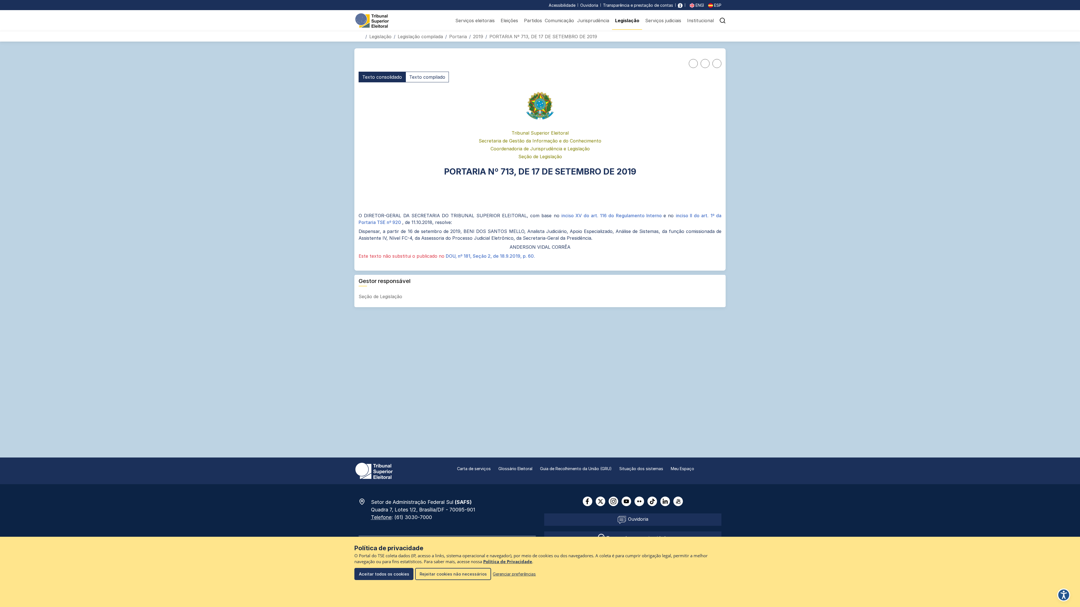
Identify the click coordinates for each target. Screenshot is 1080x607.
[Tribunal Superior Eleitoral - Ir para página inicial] (372, 20)
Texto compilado (427, 77)
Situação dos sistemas (641, 468)
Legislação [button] (627, 20)
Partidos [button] (533, 20)
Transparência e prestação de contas (638, 5)
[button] (722, 20)
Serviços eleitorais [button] (475, 20)
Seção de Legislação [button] (381, 296)
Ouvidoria (589, 5)
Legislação (380, 36)
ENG (698, 5)
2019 (478, 36)
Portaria (458, 36)
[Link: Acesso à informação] (680, 5)
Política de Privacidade (507, 561)
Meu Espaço (682, 468)
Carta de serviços (474, 468)
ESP (717, 5)
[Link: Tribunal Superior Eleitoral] (374, 470)
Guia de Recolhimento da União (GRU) (576, 468)
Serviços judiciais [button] (663, 20)
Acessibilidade (562, 5)
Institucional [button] (700, 20)
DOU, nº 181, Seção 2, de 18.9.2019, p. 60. (490, 256)
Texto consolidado (382, 77)
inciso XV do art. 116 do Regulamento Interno (612, 215)
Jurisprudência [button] (593, 20)
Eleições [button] (509, 20)
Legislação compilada (420, 36)
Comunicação (559, 20)
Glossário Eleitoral (515, 468)
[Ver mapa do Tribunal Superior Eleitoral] (365, 501)
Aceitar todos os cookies (384, 574)
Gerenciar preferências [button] (514, 574)
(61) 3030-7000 (413, 517)
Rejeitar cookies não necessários (453, 574)
